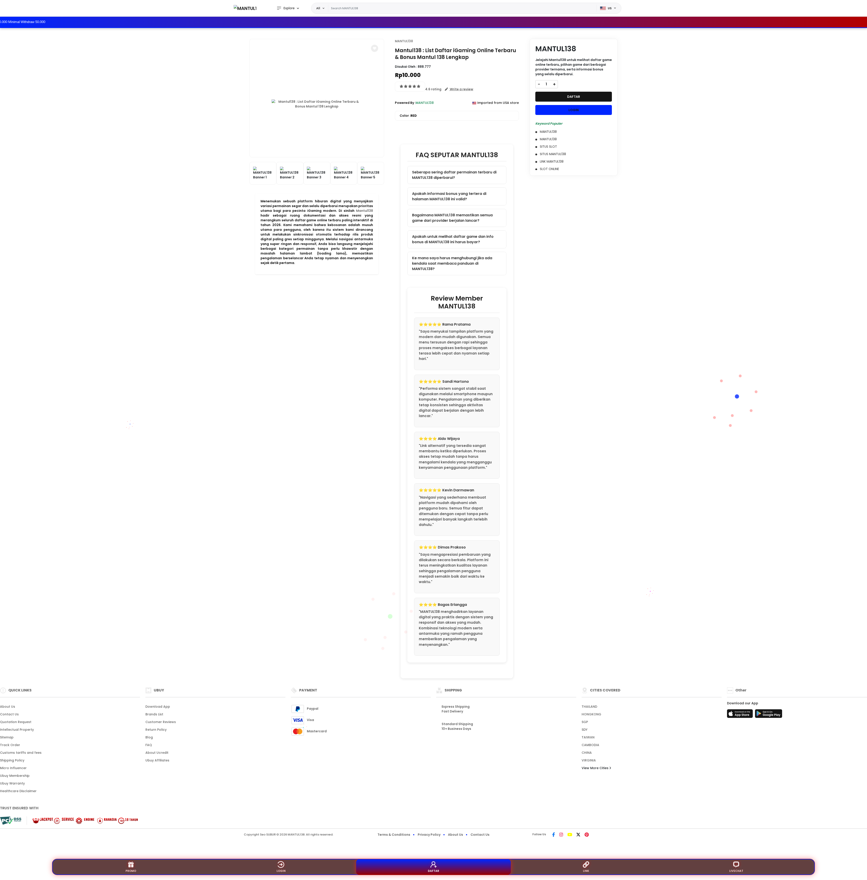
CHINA (587, 752)
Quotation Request (15, 722)
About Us (7, 706)
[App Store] (740, 715)
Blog (149, 737)
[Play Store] (768, 715)
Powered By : (405, 102)
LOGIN (574, 110)
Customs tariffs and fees (21, 752)
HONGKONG (591, 714)
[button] (374, 48)
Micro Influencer (13, 768)
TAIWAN (588, 737)
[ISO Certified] (82, 820)
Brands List (154, 714)
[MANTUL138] (245, 8)
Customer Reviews (160, 722)
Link (586, 871)
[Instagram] (561, 835)
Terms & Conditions (394, 834)
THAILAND (589, 706)
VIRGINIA (589, 760)
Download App (157, 706)
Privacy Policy (429, 834)
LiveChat (736, 871)
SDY (584, 729)
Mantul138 (364, 210)
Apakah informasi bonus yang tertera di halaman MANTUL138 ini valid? (449, 196)
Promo (131, 871)
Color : (408, 115)
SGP (585, 722)
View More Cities (595, 768)
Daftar (433, 871)
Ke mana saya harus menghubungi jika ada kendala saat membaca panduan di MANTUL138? (452, 263)
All (318, 8)
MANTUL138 (404, 41)
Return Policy (156, 729)
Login (281, 871)
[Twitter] (578, 835)
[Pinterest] (587, 835)
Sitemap (7, 737)
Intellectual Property (17, 729)
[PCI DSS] (10, 821)
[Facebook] (553, 835)
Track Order (10, 745)
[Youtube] (570, 835)
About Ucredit (156, 752)
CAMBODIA (590, 745)
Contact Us (9, 714)
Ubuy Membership (15, 775)
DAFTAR (573, 96)
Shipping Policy (12, 760)
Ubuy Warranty (12, 783)
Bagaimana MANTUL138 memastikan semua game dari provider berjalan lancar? (452, 217)
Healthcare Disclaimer (18, 791)
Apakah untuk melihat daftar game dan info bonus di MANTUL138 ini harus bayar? (453, 239)
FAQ (148, 745)
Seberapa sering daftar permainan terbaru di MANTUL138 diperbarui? (454, 175)
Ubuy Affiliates (157, 760)
